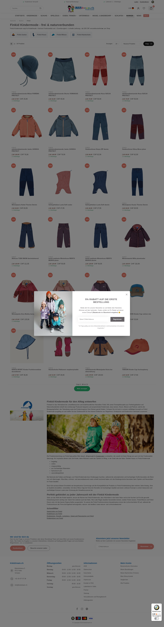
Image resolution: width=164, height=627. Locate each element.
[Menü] (160, 605)
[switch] (156, 618)
